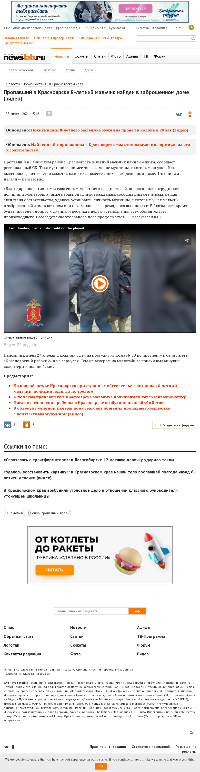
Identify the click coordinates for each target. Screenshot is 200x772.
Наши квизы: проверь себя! (54, 38)
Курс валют (117, 28)
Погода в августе (16, 38)
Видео (143, 654)
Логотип (11, 645)
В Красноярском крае (66, 84)
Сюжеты (78, 645)
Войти (178, 28)
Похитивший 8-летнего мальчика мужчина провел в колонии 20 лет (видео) (109, 130)
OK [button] (101, 766)
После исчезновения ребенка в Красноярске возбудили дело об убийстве (88, 402)
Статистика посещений (151, 746)
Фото (75, 654)
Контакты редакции (22, 654)
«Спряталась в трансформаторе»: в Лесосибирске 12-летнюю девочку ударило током (89, 459)
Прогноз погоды (68, 28)
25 (49, 113)
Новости (13, 84)
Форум (143, 645)
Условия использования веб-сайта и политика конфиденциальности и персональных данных (68, 669)
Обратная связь (19, 636)
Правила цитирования (108, 746)
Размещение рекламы (186, 749)
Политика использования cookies (27, 673)
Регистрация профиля (151, 28)
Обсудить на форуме (177, 425)
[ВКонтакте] (7, 746)
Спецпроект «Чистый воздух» (101, 38)
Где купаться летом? (19, 43)
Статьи (76, 636)
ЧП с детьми (14, 513)
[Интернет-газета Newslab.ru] (24, 56)
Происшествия (34, 84)
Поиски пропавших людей (49, 513)
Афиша (143, 627)
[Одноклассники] (12, 746)
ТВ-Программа (151, 636)
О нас (9, 627)
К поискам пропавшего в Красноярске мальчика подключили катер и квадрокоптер (100, 397)
